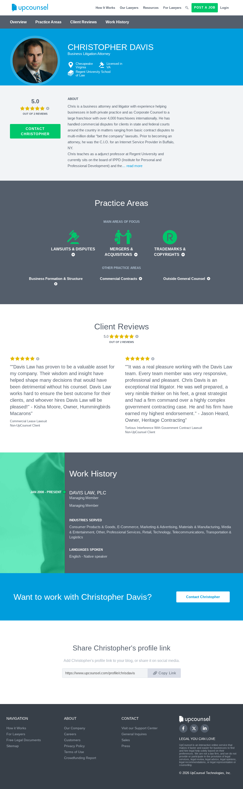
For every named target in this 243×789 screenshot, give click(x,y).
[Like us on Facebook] (183, 728)
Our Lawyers (129, 8)
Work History (117, 22)
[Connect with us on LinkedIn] (205, 728)
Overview (18, 22)
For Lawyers (172, 8)
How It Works (105, 8)
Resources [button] (151, 8)
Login (224, 8)
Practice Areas (48, 22)
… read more (132, 166)
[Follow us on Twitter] (194, 728)
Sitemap (12, 746)
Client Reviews (83, 22)
